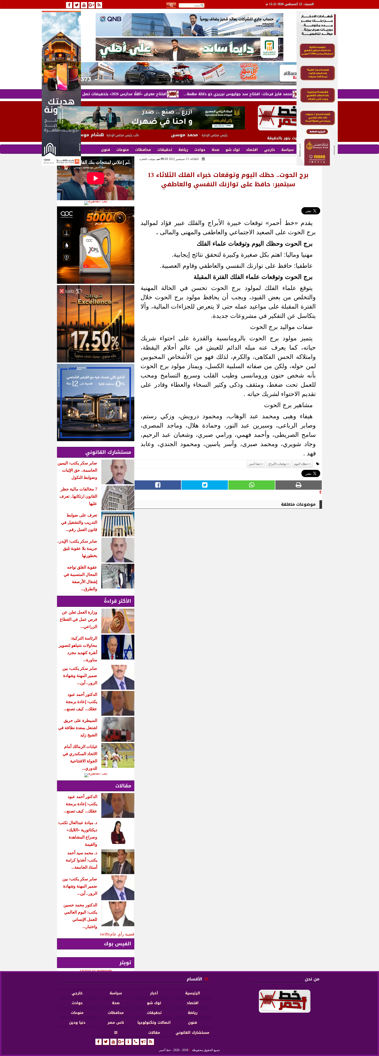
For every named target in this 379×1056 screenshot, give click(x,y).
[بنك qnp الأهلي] (189, 24)
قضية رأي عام (122, 934)
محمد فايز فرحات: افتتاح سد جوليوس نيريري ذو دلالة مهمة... (268, 94)
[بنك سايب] (95, 323)
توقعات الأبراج (277, 464)
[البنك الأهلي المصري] (189, 49)
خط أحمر (255, 464)
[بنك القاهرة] (95, 203)
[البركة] (189, 73)
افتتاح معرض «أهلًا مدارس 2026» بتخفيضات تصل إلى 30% (146, 94)
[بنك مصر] (317, 164)
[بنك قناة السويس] (95, 402)
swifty (105, 934)
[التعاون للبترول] (95, 245)
